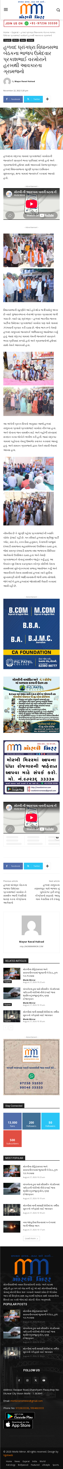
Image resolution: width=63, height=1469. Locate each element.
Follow (31, 1114)
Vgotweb (8, 1455)
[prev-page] (5, 1028)
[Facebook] (19, 1380)
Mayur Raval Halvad (25, 81)
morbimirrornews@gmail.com (26, 1400)
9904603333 (37, 1408)
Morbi (15, 40)
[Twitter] (35, 1380)
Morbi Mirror (29, 980)
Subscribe (12, 1131)
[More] (47, 99)
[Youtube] (44, 1380)
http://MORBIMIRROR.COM (31, 946)
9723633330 (22, 1408)
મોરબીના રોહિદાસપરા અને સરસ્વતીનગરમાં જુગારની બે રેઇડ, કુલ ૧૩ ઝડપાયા (40, 972)
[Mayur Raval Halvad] (7, 81)
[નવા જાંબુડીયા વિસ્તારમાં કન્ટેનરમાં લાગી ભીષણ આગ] (11, 1227)
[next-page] (11, 1028)
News (23, 40)
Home (6, 32)
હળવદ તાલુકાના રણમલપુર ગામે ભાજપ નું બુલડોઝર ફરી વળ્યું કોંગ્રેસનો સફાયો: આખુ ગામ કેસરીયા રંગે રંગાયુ (47, 892)
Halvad (30, 40)
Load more (30, 1238)
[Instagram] (27, 1380)
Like (12, 1114)
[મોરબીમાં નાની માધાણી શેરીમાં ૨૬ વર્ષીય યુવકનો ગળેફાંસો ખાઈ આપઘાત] (11, 1016)
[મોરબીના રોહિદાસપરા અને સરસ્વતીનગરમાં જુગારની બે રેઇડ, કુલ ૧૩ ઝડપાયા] (11, 974)
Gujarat (14, 32)
